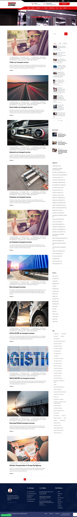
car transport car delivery (58, 358)
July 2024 (54, 286)
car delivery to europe (58, 346)
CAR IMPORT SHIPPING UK (57, 182)
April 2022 (54, 311)
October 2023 (55, 293)
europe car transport (57, 389)
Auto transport (56, 338)
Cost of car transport (58, 370)
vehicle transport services (58, 430)
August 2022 (54, 306)
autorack (62, 336)
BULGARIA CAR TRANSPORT (58, 172)
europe (55, 384)
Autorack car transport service (20, 152)
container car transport (58, 368)
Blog (61, 8)
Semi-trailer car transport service (21, 107)
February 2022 (55, 314)
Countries (38, 8)
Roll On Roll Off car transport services (22, 378)
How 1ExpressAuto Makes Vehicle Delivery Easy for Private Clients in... (59, 60)
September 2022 (55, 303)
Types (57, 8)
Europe (32, 8)
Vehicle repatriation (56, 263)
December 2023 (55, 288)
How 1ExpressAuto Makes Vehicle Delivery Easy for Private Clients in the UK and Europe (62, 152)
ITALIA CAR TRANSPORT (57, 219)
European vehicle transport (59, 386)
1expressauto (56, 333)
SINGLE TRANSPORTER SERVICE (59, 238)
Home (35, 21)
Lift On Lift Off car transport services (22, 333)
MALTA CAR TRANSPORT (57, 224)
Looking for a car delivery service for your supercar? (60, 402)
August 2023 (54, 296)
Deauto (59, 491)
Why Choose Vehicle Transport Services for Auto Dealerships (59, 47)
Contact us (57, 513)
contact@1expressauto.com (51, 4)
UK (42, 8)
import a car (56, 396)
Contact (65, 8)
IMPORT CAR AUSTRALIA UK (58, 205)
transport (55, 420)
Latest (55, 43)
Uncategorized (55, 258)
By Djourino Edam (14, 57)
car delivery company (58, 343)
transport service (57, 422)
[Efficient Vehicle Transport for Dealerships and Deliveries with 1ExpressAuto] (55, 106)
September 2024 (55, 283)
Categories (65, 43)
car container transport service (59, 341)
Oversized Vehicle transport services (22, 423)
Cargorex (59, 503)
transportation (62, 420)
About (28, 8)
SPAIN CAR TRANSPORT (57, 240)
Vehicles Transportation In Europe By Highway (25, 465)
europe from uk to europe (58, 394)
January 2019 (55, 321)
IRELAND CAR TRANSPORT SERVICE (59, 215)
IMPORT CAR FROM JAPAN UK (58, 207)
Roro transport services (18, 287)
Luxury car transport (56, 221)
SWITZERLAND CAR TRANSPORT (59, 247)
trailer (65, 417)
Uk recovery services (66, 513)
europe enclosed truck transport (60, 391)
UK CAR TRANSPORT (56, 253)
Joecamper (60, 505)
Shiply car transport (57, 417)
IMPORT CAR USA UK (56, 210)
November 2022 (55, 301)
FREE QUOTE (64, 3)
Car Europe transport (25, 58)
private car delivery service (59, 410)
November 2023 (55, 291)
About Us (51, 513)
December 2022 (55, 298)
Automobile (64, 333)
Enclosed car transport (56, 195)
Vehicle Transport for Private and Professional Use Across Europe (59, 54)
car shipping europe (57, 353)
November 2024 (55, 278)
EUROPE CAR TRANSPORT (32, 59)
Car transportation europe (31, 493)
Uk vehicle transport (56, 256)
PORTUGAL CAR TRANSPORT (58, 229)
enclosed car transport (58, 378)
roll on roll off (56, 413)
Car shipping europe (30, 501)
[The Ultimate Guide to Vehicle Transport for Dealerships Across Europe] (55, 66)
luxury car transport (57, 405)
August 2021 (54, 319)
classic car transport (56, 190)
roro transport (56, 415)
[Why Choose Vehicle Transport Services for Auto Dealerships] (55, 46)
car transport (56, 356)
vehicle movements (56, 261)
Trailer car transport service (19, 62)
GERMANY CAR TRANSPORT (58, 202)
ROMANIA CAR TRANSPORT (58, 231)
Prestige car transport (58, 408)
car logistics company (58, 348)
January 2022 (55, 316)
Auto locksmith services (65, 515)
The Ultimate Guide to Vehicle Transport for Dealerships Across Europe (59, 67)
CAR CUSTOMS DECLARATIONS (58, 174)
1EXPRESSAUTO (35, 57)
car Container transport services (21, 242)
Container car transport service (20, 197)
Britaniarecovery (60, 497)
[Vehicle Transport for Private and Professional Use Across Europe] (55, 53)
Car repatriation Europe (31, 499)
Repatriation (51, 8)
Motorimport (60, 493)
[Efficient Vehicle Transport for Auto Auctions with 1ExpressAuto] (55, 81)
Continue (11, 70)
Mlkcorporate (60, 501)
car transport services (58, 363)
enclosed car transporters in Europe (59, 381)
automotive (56, 336)
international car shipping (57, 212)
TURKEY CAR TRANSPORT (57, 251)
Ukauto (59, 495)
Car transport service (22, 59)
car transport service (57, 360)
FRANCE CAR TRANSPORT (57, 200)
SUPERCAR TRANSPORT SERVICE (59, 243)
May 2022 (54, 308)
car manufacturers (57, 351)
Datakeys (59, 499)
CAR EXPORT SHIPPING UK (36, 58)
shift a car (64, 415)
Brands (45, 8)
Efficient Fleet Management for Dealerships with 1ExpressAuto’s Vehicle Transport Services (59, 98)
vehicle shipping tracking (58, 427)
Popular (60, 43)
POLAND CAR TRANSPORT (57, 226)
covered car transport (56, 192)
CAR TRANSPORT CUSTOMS (58, 185)
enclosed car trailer (57, 375)
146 (58, 120)
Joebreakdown (60, 507)
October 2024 (55, 281)
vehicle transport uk (57, 432)
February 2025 (55, 276)
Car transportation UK (31, 491)
